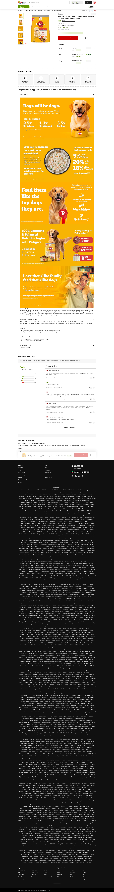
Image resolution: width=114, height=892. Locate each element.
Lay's (84, 879)
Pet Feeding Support (63, 445)
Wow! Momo (73, 877)
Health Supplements (23, 445)
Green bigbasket (22, 472)
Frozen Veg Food (22, 879)
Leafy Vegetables (48, 877)
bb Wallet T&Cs (48, 475)
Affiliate (20, 477)
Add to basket (68, 38)
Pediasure (85, 872)
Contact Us (47, 470)
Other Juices (34, 877)
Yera (71, 874)
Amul (58, 870)
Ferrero (72, 879)
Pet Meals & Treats (75, 445)
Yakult (84, 874)
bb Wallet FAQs (48, 472)
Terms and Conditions (23, 480)
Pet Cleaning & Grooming (37, 445)
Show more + (57, 883)
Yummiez (59, 874)
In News (20, 470)
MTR (84, 870)
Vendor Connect (49, 477)
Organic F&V (21, 874)
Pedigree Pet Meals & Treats (31, 451)
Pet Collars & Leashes (51, 445)
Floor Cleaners (22, 877)
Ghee (45, 870)
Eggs (45, 874)
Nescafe (72, 870)
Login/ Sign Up (88, 3)
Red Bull (59, 872)
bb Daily (20, 482)
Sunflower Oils (21, 870)
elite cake (72, 872)
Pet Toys (83, 445)
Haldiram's (59, 879)
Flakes (45, 872)
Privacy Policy (21, 475)
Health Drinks (34, 872)
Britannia (59, 877)
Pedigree (60, 14)
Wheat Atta (34, 870)
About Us (20, 467)
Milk (19, 872)
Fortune (85, 877)
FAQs (46, 467)
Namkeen (33, 874)
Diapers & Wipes (35, 879)
